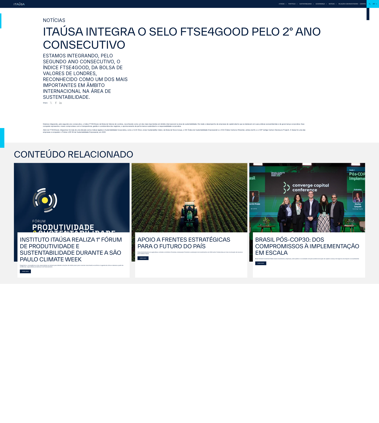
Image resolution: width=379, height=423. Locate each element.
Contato (363, 4)
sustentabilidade (305, 4)
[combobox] (189, 3)
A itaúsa (281, 4)
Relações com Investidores (348, 4)
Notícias (332, 4)
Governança (320, 4)
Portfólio (292, 4)
